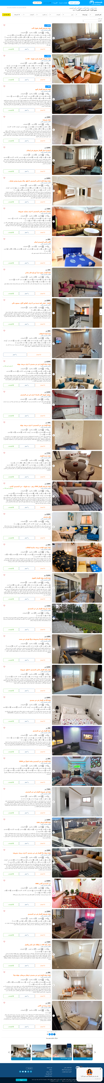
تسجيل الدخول (46, 2)
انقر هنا (60, 1080)
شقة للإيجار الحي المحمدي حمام (11, 7)
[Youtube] (23, 1072)
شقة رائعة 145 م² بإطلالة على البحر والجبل (38, 944)
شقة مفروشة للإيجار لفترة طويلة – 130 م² (38, 59)
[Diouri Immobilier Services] (69, 1046)
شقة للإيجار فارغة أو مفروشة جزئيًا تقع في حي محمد (35, 639)
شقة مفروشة (47, 120)
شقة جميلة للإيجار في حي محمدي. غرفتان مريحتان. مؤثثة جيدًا (32, 975)
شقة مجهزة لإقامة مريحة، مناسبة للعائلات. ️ (38, 547)
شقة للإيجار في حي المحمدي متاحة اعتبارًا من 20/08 (35, 761)
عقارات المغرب (93, 8)
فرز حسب (100, 18)
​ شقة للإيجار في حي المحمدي (42, 731)
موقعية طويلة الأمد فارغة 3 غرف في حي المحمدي (36, 395)
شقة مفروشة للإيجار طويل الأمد (41, 28)
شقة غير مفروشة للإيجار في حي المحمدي (38, 792)
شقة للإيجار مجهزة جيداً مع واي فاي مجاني (38, 272)
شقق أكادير (79, 8)
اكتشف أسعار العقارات (66, 1071)
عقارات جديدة (63, 3)
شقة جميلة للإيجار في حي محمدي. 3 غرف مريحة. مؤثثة (34, 364)
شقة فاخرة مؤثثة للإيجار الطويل (41, 578)
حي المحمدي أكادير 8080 (43, 883)
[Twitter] (28, 1072)
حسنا (21, 1080)
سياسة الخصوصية (48, 1076)
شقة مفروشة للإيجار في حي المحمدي (39, 608)
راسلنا (50, 1069)
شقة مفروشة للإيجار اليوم (43, 89)
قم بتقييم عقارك (74, 3)
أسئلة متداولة (49, 1071)
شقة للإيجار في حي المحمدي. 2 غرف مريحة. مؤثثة (35, 425)
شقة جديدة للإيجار (45, 456)
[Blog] (25, 1072)
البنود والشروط (49, 1073)
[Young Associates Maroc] (48, 1046)
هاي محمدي (47, 517)
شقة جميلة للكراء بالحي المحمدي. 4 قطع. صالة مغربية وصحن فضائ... (29, 181)
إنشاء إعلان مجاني (37, 2)
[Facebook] (31, 1072)
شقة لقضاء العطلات (45, 333)
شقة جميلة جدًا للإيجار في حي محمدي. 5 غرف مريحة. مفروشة (32, 853)
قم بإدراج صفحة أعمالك (66, 1069)
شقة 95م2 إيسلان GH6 (44, 822)
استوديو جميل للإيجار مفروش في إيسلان (39, 150)
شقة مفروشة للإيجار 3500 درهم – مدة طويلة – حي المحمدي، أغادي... (30, 486)
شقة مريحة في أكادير (44, 1006)
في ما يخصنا (49, 1067)
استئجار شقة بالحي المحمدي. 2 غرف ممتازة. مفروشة (34, 211)
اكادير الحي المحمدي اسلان (42, 242)
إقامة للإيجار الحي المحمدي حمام (21, 7)
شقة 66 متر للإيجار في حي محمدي (40, 700)
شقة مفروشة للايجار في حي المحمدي (39, 914)
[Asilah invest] (89, 1046)
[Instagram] (20, 1072)
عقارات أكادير (86, 8)
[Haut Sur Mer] (27, 1046)
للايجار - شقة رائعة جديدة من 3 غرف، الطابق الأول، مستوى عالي (31, 303)
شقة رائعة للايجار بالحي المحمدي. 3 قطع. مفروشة (35, 669)
